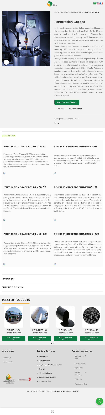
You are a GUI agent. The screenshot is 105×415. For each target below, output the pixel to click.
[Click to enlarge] (6, 62)
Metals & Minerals (80, 373)
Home (56, 12)
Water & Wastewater (47, 377)
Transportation (81, 384)
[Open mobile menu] (2, 3)
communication (45, 381)
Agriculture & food (80, 357)
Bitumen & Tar (76, 12)
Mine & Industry (45, 373)
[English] (98, 3)
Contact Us (8, 362)
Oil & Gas (65, 12)
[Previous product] (96, 16)
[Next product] (102, 16)
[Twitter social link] (64, 123)
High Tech (79, 368)
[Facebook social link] (61, 123)
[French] (101, 3)
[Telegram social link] (73, 123)
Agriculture (43, 356)
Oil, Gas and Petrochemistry (50, 365)
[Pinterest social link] (67, 123)
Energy (42, 369)
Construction (44, 361)
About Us (7, 357)
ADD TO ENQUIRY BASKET (67, 102)
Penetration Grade (91, 12)
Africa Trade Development (56, 391)
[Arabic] (94, 3)
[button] (13, 338)
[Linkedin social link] (70, 123)
